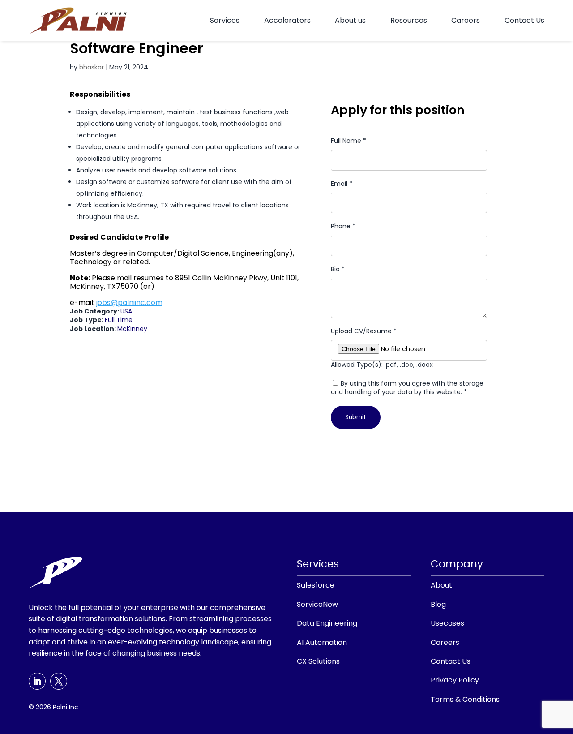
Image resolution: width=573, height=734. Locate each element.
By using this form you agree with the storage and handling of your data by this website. (407, 388)
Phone (343, 226)
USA (126, 311)
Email (341, 184)
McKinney (132, 328)
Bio (338, 269)
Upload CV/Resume (364, 331)
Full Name (348, 141)
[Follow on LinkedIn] (37, 681)
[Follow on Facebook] (58, 681)
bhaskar (91, 67)
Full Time (119, 319)
